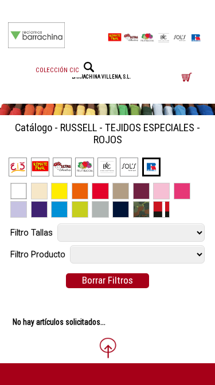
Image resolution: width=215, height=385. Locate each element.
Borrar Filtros (107, 280)
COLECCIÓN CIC (57, 70)
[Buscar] (89, 67)
